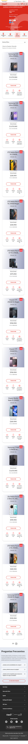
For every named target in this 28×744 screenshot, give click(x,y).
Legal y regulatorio (14, 738)
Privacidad (23, 735)
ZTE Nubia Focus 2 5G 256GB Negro (13, 547)
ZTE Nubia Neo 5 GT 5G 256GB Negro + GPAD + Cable (13, 252)
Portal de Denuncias (14, 735)
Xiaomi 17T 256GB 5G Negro (13, 301)
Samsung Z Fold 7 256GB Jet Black (13, 449)
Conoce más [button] (13, 85)
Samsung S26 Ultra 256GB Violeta (13, 104)
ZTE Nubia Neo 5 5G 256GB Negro (13, 203)
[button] (21, 4)
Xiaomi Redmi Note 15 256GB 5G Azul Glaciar (13, 400)
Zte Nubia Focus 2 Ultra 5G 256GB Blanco (13, 498)
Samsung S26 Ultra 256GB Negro (13, 55)
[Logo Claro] (4, 3)
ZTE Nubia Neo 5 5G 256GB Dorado (13, 154)
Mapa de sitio (5, 735)
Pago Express (18, 1)
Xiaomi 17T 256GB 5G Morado (13, 350)
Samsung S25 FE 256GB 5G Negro (13, 596)
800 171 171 (12, 727)
